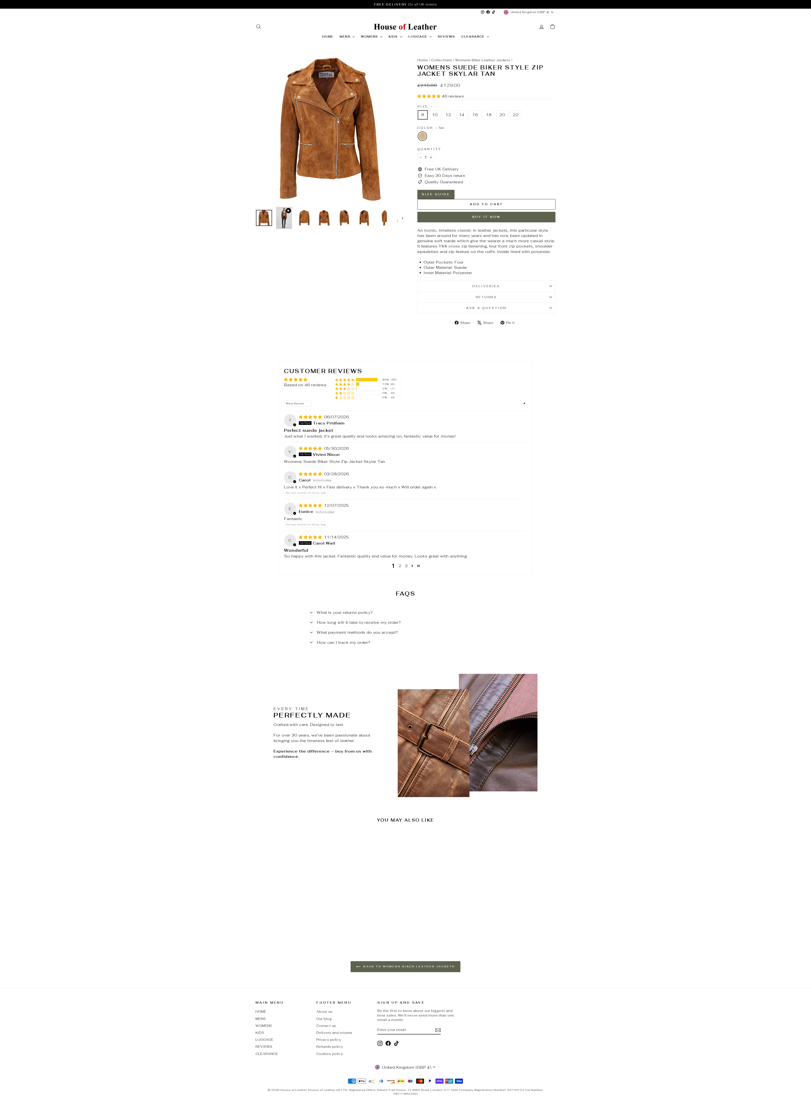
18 (488, 114)
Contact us (326, 1026)
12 (448, 114)
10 (435, 114)
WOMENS (370, 36)
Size (425, 106)
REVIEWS (446, 36)
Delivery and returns (334, 1033)
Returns (486, 297)
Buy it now (486, 217)
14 (462, 114)
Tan (422, 136)
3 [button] (406, 565)
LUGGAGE (418, 36)
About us (324, 1012)
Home (422, 60)
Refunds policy (329, 1047)
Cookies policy (329, 1054)
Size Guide (436, 194)
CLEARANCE (473, 36)
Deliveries (486, 286)
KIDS (394, 36)
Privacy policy (328, 1040)
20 (502, 114)
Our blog (324, 1019)
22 (515, 114)
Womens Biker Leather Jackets (482, 60)
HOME (327, 36)
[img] (311, 416)
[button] (429, 96)
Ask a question (486, 308)
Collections (441, 60)
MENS (345, 36)
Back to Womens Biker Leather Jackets (408, 966)
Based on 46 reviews (305, 384)
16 (475, 114)
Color (430, 128)
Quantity (429, 149)
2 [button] (400, 565)
